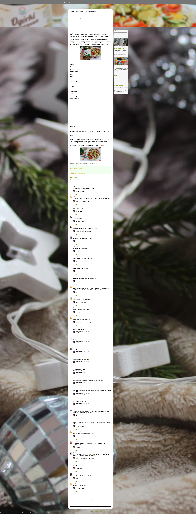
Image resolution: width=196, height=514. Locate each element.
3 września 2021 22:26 (85, 301)
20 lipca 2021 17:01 (78, 463)
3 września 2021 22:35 (85, 372)
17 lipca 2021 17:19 (80, 368)
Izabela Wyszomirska (77, 327)
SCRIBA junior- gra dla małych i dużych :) (120, 66)
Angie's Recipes (76, 206)
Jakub (74, 317)
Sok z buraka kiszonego (73, 170)
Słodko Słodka (76, 441)
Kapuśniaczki (72, 165)
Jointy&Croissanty (76, 256)
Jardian (74, 196)
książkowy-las (76, 473)
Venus (74, 337)
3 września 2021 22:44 (85, 414)
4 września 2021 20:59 (85, 403)
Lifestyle (71, 177)
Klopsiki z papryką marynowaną (74, 166)
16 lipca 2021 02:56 (79, 196)
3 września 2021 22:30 (85, 331)
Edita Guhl (75, 483)
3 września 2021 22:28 (85, 311)
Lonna (74, 463)
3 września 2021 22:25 (85, 291)
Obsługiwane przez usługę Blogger (98, 511)
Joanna (74, 297)
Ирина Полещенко (77, 216)
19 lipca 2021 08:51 (81, 452)
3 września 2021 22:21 (85, 230)
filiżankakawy (75, 452)
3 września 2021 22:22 (85, 250)
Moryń (73, 41)
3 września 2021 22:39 (85, 382)
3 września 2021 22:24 (85, 280)
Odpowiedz (75, 194)
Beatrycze (75, 368)
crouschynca (75, 286)
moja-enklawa (75, 236)
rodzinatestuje (79, 190)
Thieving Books (76, 276)
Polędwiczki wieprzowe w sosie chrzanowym (76, 168)
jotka (74, 226)
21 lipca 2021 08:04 (82, 473)
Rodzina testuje (66, 2)
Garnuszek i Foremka (77, 431)
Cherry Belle (75, 307)
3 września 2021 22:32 (85, 361)
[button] (70, 15)
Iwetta (74, 420)
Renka (74, 186)
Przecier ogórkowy (72, 171)
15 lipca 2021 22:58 (78, 186)
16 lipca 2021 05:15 (82, 206)
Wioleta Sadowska (76, 246)
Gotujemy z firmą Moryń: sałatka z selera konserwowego (78, 173)
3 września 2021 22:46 (85, 435)
